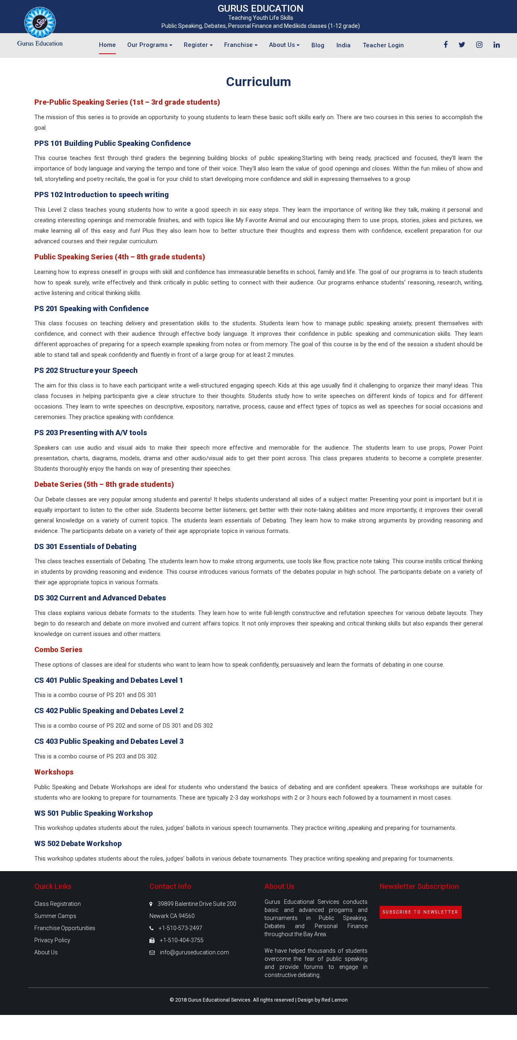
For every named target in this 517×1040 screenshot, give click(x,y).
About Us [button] (282, 44)
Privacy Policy (52, 940)
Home (107, 44)
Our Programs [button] (148, 44)
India (343, 45)
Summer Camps (55, 916)
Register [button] (197, 44)
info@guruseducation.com (194, 952)
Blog (317, 45)
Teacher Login (383, 45)
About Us (46, 952)
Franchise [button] (239, 44)
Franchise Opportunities (64, 928)
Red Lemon (335, 1000)
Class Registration (57, 904)
